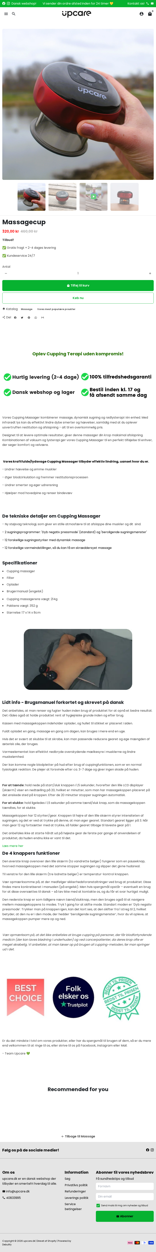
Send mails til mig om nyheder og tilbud (124, 1205)
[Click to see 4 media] (124, 197)
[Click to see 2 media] (62, 197)
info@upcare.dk (16, 1191)
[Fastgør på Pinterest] (29, 317)
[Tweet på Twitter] (22, 317)
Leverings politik (76, 1198)
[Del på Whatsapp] (35, 317)
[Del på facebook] (15, 317)
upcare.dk (29, 1241)
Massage (26, 309)
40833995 (11, 1198)
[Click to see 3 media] (93, 197)
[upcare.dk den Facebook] (3, 3)
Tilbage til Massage (78, 1136)
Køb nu (78, 298)
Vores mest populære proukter (56, 309)
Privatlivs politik (76, 1185)
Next (148, 104)
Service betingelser (73, 1206)
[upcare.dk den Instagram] (8, 3)
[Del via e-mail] (42, 317)
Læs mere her (12, 846)
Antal (6, 266)
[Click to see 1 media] (31, 197)
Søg (67, 1178)
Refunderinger (75, 1191)
